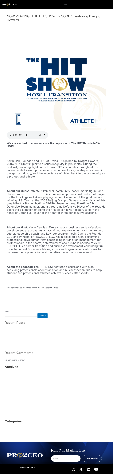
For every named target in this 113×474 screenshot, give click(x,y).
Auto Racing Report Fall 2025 (18, 337)
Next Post (104, 300)
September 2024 (12, 389)
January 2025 (11, 385)
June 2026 (9, 372)
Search (8, 311)
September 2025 (12, 381)
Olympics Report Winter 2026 (18, 333)
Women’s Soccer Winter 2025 (18, 342)
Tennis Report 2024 (13, 346)
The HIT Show (11, 431)
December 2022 (12, 406)
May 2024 (9, 398)
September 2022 (12, 411)
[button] (65, 3)
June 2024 (9, 394)
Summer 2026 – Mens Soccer (18, 328)
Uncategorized (14, 25)
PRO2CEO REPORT (13, 427)
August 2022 (10, 415)
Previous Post (10, 300)
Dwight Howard (35, 194)
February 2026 (11, 377)
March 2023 (10, 402)
